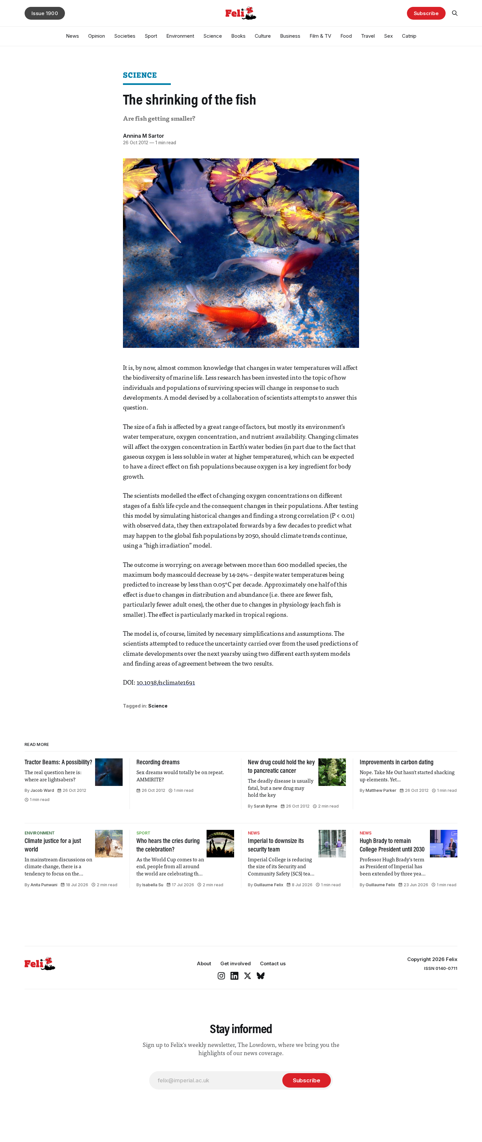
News (72, 36)
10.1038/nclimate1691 (166, 683)
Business (290, 36)
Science (212, 36)
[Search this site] (455, 13)
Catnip (409, 36)
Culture (263, 36)
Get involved (235, 963)
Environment (180, 36)
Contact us (273, 963)
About (204, 963)
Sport (151, 36)
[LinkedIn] (234, 976)
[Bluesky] (261, 976)
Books (238, 36)
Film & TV (320, 36)
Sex (388, 36)
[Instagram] (221, 976)
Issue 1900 (44, 13)
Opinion (96, 36)
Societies (124, 36)
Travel (368, 36)
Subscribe (426, 13)
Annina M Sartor (143, 135)
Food (346, 36)
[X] (247, 976)
